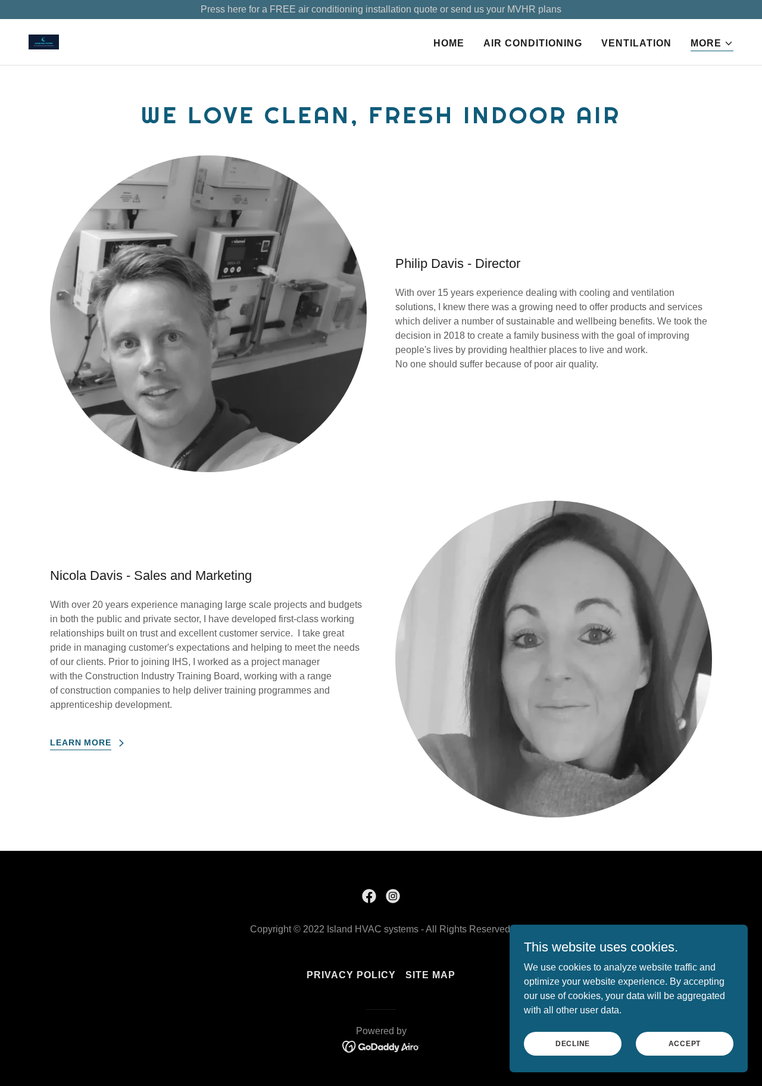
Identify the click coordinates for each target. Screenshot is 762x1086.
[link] (44, 41)
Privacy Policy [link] (351, 975)
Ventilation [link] (636, 43)
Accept (685, 1043)
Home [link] (448, 43)
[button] (712, 43)
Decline (572, 1043)
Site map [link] (430, 975)
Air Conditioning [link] (532, 43)
